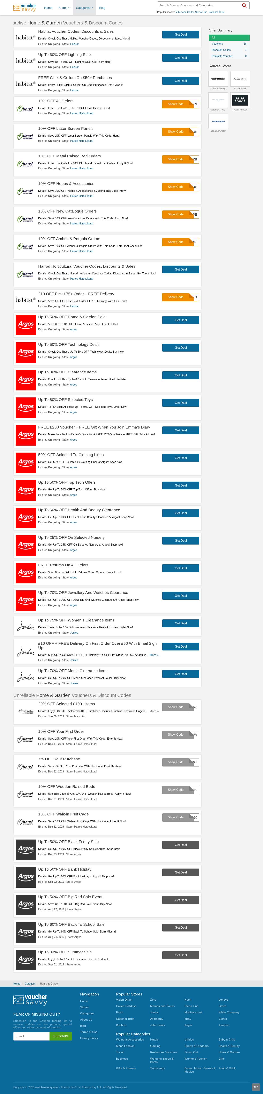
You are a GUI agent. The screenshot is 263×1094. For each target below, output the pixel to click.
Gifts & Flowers (126, 1068)
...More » (153, 654)
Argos (73, 329)
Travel (120, 1052)
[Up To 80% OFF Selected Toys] (26, 407)
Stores (63, 7)
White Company (229, 1012)
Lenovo (223, 999)
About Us (86, 1019)
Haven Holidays (126, 1006)
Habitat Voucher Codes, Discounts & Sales (76, 31)
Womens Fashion (196, 1058)
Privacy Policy (89, 1038)
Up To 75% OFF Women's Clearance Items (76, 620)
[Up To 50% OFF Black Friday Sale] (26, 850)
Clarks (223, 1018)
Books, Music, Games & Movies (200, 1070)
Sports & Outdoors (197, 1046)
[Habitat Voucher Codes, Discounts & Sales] (26, 37)
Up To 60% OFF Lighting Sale (64, 54)
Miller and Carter (184, 12)
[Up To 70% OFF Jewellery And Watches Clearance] (26, 600)
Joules (74, 632)
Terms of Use (88, 1032)
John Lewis (157, 1025)
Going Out (191, 1052)
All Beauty (156, 1018)
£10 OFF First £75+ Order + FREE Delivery (76, 294)
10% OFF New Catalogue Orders (67, 211)
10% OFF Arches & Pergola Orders (69, 239)
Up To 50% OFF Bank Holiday (64, 869)
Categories (83, 7)
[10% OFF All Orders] (26, 109)
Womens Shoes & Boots (161, 1060)
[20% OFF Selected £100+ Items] (26, 712)
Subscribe (61, 1036)
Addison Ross (218, 109)
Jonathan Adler (218, 131)
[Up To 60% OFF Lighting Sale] (26, 60)
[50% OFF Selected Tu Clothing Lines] (26, 463)
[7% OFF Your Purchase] (26, 767)
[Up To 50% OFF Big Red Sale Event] (26, 905)
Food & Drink (227, 1068)
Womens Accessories (130, 1039)
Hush (188, 999)
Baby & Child (227, 1039)
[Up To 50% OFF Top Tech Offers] (26, 490)
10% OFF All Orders (56, 101)
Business (122, 1058)
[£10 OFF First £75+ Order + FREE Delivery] (26, 300)
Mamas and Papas (162, 1006)
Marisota (79, 716)
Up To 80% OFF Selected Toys (65, 399)
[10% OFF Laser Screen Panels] (26, 136)
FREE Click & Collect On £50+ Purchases (75, 77)
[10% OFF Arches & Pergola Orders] (26, 247)
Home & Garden (229, 1052)
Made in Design (218, 88)
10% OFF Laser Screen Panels (65, 128)
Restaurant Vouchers (164, 1052)
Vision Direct (124, 999)
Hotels (154, 1039)
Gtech (222, 1006)
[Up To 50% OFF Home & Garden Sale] (26, 325)
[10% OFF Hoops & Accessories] (26, 191)
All (213, 37)
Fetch (119, 1012)
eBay (188, 1018)
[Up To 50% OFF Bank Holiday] (26, 877)
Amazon (224, 1025)
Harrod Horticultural (81, 113)
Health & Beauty (229, 1046)
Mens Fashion (125, 1046)
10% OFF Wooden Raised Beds (66, 786)
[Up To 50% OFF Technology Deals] (26, 352)
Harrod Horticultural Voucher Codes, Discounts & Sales (86, 266)
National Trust (216, 12)
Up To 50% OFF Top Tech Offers (67, 482)
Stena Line (201, 12)
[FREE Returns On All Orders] (26, 573)
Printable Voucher (229, 56)
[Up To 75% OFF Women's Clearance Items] (26, 626)
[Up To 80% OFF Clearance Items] (26, 380)
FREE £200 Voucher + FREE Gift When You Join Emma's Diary (94, 427)
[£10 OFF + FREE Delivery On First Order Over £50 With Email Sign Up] (26, 651)
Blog (102, 7)
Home (16, 983)
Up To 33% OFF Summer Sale (65, 952)
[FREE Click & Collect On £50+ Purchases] (26, 83)
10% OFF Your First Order (61, 731)
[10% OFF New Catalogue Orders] (26, 219)
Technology (157, 1068)
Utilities (189, 1039)
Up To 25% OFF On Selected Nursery (71, 537)
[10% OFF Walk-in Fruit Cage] (26, 822)
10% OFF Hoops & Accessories (66, 183)
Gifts (222, 1058)
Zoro (153, 999)
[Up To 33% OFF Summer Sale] (26, 960)
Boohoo (121, 1025)
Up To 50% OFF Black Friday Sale (68, 842)
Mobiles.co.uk (193, 1012)
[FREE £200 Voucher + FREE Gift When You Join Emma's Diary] (26, 435)
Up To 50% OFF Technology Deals (69, 344)
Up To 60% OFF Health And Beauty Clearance (79, 510)
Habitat (74, 43)
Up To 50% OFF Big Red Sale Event (70, 897)
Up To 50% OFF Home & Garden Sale (72, 317)
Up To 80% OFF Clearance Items (67, 372)
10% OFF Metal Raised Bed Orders (69, 156)
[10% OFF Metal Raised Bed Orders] (26, 164)
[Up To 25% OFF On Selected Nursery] (26, 545)
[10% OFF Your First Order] (26, 739)
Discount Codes (229, 49)
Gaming (155, 1046)
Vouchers (229, 43)
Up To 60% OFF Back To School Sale (71, 924)
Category (30, 983)
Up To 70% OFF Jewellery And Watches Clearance (83, 592)
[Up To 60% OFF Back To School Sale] (26, 932)
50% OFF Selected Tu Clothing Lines (71, 455)
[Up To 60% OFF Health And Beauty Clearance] (26, 518)
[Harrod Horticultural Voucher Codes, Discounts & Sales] (26, 274)
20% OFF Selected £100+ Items (66, 704)
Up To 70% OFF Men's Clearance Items (73, 671)
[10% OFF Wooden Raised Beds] (26, 794)
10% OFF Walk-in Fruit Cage (63, 814)
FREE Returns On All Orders (63, 565)
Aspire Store (240, 88)
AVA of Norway (240, 109)
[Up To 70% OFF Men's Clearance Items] (26, 677)
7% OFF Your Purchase (59, 759)
